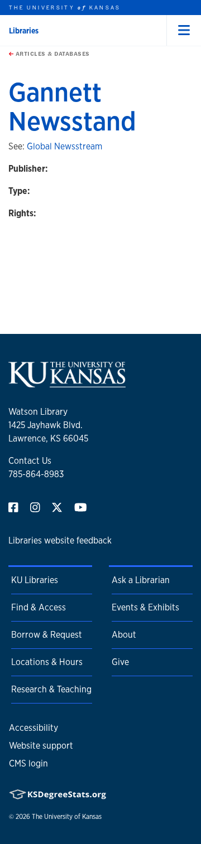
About (124, 635)
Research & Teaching (51, 689)
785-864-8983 (36, 474)
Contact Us (29, 461)
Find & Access (38, 607)
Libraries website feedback (60, 540)
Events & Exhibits (145, 607)
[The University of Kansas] (67, 383)
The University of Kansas (67, 816)
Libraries (24, 31)
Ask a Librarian (141, 580)
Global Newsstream (64, 146)
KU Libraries (34, 580)
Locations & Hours (47, 662)
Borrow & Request (46, 635)
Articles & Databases (51, 53)
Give (120, 662)
